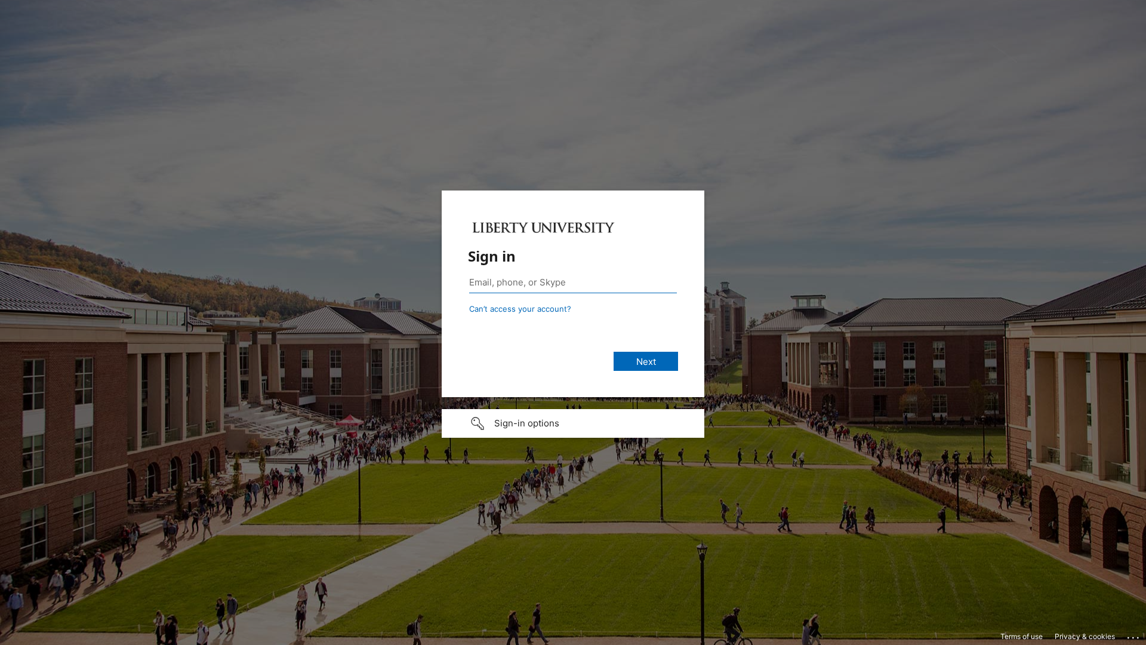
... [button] (1134, 635)
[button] (573, 423)
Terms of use (1021, 636)
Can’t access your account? (520, 309)
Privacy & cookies (1085, 636)
